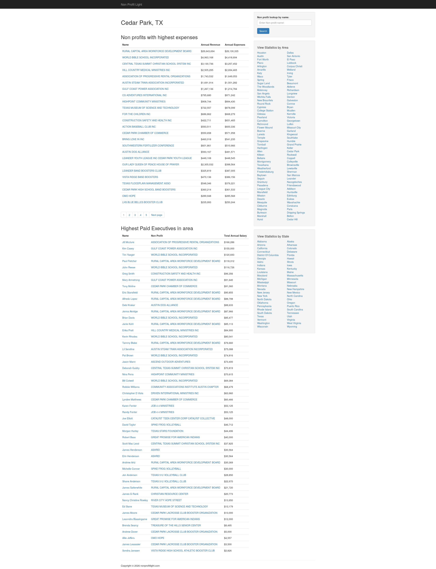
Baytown (261, 175)
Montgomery (264, 161)
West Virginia (294, 323)
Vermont (261, 319)
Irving (290, 73)
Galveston (292, 100)
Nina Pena (128, 374)
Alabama (262, 241)
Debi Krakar (128, 305)
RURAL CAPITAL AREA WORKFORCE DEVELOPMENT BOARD (156, 51)
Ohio (289, 299)
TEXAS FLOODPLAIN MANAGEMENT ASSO (146, 183)
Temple (261, 137)
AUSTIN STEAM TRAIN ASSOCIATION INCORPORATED (153, 82)
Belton (290, 216)
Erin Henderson (130, 456)
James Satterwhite (132, 487)
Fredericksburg (265, 171)
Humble (291, 141)
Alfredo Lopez (129, 298)
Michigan (262, 279)
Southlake (292, 137)
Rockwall (292, 154)
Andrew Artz (128, 462)
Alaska (290, 241)
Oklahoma (262, 302)
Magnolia (262, 209)
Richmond (262, 124)
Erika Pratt (128, 330)
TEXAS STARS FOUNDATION (167, 431)
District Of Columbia (268, 255)
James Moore (129, 512)
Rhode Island (264, 309)
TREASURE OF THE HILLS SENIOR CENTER (176, 525)
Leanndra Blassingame (134, 519)
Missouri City (294, 127)
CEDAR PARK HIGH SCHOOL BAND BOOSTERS (148, 189)
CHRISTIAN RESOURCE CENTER (169, 494)
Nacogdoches (294, 182)
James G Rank (130, 494)
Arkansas (292, 244)
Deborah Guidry (130, 368)
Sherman (292, 171)
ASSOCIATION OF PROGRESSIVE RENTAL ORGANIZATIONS (156, 76)
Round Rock (263, 103)
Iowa (289, 265)
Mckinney (262, 90)
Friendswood (294, 185)
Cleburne (262, 205)
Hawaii (290, 258)
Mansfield (262, 192)
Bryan (290, 107)
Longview (292, 93)
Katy (259, 73)
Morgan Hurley (130, 431)
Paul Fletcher (129, 261)
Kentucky (292, 268)
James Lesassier (131, 544)
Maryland (262, 275)
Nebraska (292, 285)
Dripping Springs (296, 212)
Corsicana (292, 205)
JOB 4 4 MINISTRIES (162, 405)
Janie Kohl (128, 324)
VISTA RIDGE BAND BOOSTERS (140, 177)
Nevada (261, 289)
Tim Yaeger (128, 254)
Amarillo (261, 69)
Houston (261, 52)
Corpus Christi (294, 66)
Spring (260, 79)
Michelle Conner (131, 468)
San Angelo (263, 93)
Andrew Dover (130, 531)
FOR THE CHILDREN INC (136, 114)
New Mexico (293, 292)
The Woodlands (265, 86)
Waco (260, 76)
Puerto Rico (293, 306)
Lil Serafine (128, 349)
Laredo (261, 134)
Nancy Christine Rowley (135, 500)
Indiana (261, 265)
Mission (261, 195)
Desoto (261, 199)
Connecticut (263, 251)
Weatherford (264, 168)
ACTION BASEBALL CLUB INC (139, 126)
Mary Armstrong (131, 280)
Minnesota (292, 279)
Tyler (289, 76)
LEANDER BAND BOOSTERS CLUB (141, 170)
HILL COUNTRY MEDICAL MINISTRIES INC (146, 70)
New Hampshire (295, 289)
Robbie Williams (130, 387)
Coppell (291, 158)
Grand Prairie (294, 144)
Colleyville (292, 161)
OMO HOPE (128, 195)
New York (262, 296)
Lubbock (291, 62)
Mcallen (291, 110)
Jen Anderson (129, 475)
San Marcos (293, 175)
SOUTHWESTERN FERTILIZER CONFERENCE (148, 145)
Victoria (291, 117)
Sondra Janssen (131, 550)
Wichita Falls (264, 96)
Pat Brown (127, 355)
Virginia (291, 319)
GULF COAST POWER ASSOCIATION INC (145, 88)
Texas (260, 316)
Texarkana (263, 165)
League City (263, 188)
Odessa (261, 114)
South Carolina (295, 309)
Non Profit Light (131, 4)
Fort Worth (263, 59)
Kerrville (291, 114)
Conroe (291, 103)
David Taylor (129, 424)
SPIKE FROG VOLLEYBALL (166, 424)
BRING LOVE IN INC (133, 139)
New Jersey (263, 292)
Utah (289, 316)
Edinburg (292, 195)
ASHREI (155, 449)
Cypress (261, 107)
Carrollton (262, 120)
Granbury (262, 182)
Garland (291, 131)
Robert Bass (129, 437)
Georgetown (293, 120)
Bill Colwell (128, 380)
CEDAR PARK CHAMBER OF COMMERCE (145, 133)
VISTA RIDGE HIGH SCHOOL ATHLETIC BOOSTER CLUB (183, 550)
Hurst (260, 219)
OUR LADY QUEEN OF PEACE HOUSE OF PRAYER (150, 164)
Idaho (260, 261)
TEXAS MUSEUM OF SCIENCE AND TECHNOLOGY (150, 107)
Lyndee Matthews (131, 399)
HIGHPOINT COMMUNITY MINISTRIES (143, 101)
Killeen (260, 154)
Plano (260, 62)
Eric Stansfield (130, 292)
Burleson (262, 212)
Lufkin (290, 124)
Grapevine (262, 141)
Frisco (290, 79)
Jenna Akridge (130, 311)
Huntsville (292, 192)
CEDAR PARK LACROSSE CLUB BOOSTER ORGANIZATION (184, 512)
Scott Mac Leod (130, 443)
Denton (291, 96)
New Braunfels (265, 100)
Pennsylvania (264, 306)
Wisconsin (262, 326)
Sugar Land (263, 83)
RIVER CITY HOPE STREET (166, 500)
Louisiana (262, 272)
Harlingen (262, 148)
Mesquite (262, 202)
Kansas (261, 268)
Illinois (290, 261)
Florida (290, 255)
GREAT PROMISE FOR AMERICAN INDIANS (175, 437)
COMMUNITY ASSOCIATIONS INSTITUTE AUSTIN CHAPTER (185, 387)
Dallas (290, 52)
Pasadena (262, 185)
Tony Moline (128, 286)
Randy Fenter (129, 412)
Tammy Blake (129, 342)
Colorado (292, 248)
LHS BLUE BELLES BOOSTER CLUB (142, 202)
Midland (291, 69)
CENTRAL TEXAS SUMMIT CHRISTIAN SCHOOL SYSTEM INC (156, 63)
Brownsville (293, 165)
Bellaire (261, 158)
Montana (262, 285)
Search (263, 31)
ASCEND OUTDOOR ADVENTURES (170, 361)
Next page (156, 215)
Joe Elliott (127, 418)
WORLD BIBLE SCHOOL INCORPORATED (145, 57)
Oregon (291, 302)
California (262, 248)
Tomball (261, 144)
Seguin (261, 178)
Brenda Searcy (130, 525)
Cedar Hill (292, 219)
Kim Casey (128, 248)
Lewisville (292, 168)
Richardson (293, 90)
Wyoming (292, 326)
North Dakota (264, 299)
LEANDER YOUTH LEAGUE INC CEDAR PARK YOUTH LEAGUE (157, 158)
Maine (290, 272)
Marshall (261, 216)
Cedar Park (293, 151)
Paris (289, 209)
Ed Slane (127, 506)
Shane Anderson (131, 481)
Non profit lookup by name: (273, 17)
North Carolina (295, 296)
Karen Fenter (129, 405)
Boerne (261, 131)
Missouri (291, 282)
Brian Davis (128, 317)
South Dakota (264, 313)
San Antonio (293, 56)
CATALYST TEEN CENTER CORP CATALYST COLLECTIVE (183, 418)
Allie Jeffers (128, 538)
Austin (260, 56)
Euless (290, 199)
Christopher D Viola (132, 393)
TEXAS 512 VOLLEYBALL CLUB (168, 475)
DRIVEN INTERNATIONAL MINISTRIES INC (175, 393)
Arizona (261, 244)
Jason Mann (129, 361)
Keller (290, 148)
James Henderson (132, 449)
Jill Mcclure (128, 242)
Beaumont (292, 83)
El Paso (291, 59)
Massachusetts (295, 275)
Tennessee (293, 313)
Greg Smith (128, 273)
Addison (291, 188)
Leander (291, 178)
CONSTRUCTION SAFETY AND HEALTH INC (147, 120)
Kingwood (292, 134)
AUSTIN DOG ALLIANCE (135, 151)
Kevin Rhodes (129, 336)
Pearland (262, 117)
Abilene (291, 86)
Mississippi (263, 282)
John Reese (128, 267)
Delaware (292, 251)
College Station (265, 110)
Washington (263, 323)
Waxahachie (293, 202)
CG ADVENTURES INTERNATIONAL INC (144, 95)
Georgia (261, 258)
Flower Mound (265, 127)
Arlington (262, 66)
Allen (259, 151)
